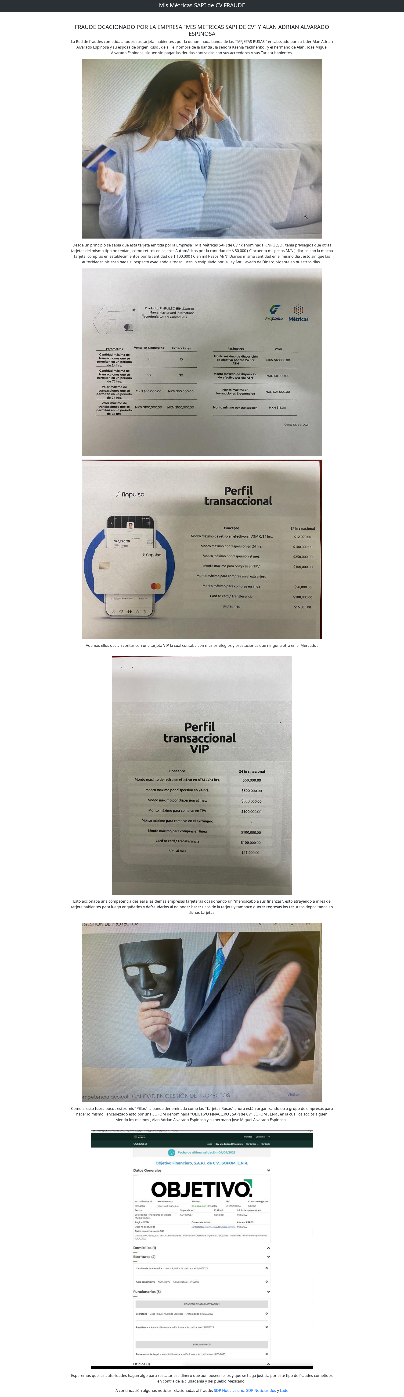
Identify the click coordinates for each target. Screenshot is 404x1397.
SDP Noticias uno (229, 1390)
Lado (284, 1390)
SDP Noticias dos (261, 1390)
